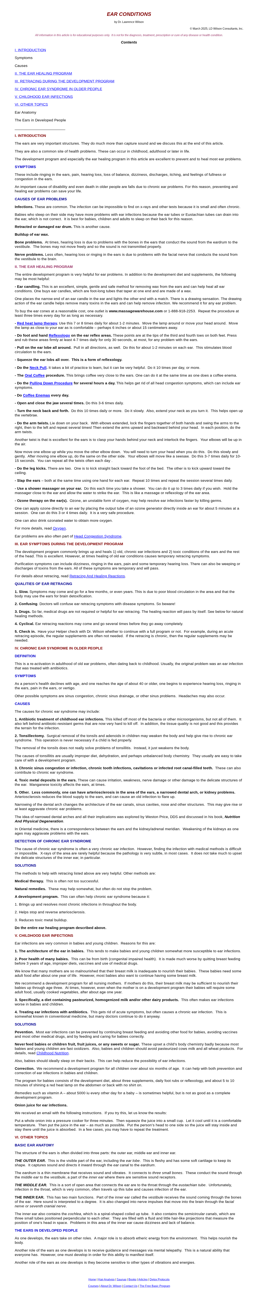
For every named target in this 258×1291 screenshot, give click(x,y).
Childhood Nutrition (53, 1053)
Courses (93, 1285)
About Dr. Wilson (111, 1285)
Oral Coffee (35, 375)
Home (92, 1279)
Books (132, 1279)
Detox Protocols (160, 1279)
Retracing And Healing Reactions (97, 576)
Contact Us (130, 1285)
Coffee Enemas (36, 395)
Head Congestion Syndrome (97, 536)
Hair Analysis (106, 1279)
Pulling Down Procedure (51, 383)
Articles (143, 1279)
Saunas (121, 1279)
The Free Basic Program (155, 1285)
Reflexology (59, 335)
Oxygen (59, 528)
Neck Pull (38, 368)
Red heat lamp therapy (37, 323)
